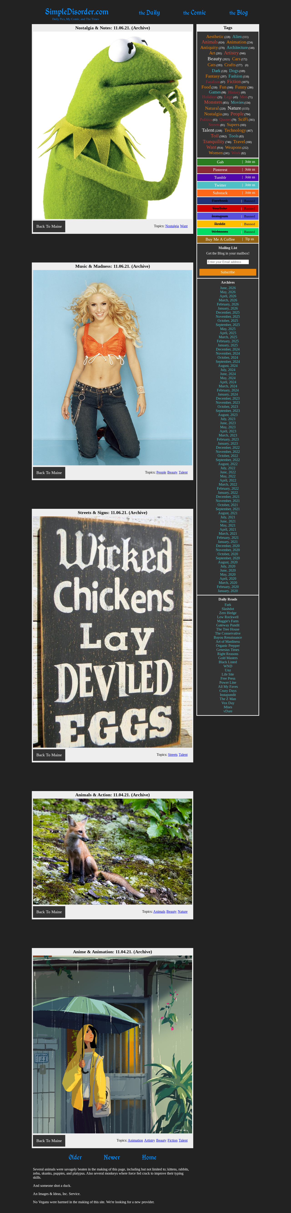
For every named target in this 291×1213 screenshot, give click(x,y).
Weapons (236, 147)
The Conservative (228, 633)
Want (214, 147)
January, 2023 (228, 443)
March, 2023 (228, 435)
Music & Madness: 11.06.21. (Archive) (112, 266)
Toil (219, 136)
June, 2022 (228, 472)
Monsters (216, 102)
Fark (228, 605)
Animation (239, 41)
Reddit (234, 224)
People (240, 113)
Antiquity (212, 47)
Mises (228, 707)
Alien (240, 36)
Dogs (237, 70)
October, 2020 (228, 554)
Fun (226, 86)
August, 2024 (228, 366)
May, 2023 (228, 427)
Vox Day (227, 703)
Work (238, 153)
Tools (236, 136)
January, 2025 (228, 345)
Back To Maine (49, 226)
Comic (194, 12)
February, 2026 (228, 304)
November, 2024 (228, 353)
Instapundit (228, 695)
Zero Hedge (227, 613)
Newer (111, 1157)
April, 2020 (228, 578)
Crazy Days (227, 691)
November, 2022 (228, 452)
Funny (244, 86)
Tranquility (217, 141)
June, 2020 (228, 570)
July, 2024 (228, 370)
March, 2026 (228, 300)
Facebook (233, 200)
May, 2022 (228, 476)
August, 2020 (228, 562)
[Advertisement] (112, 247)
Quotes (227, 119)
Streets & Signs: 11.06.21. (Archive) (112, 512)
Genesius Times (227, 650)
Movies (240, 102)
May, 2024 (228, 378)
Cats (215, 64)
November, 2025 (228, 316)
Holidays (212, 97)
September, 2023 (228, 411)
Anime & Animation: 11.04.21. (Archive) (112, 951)
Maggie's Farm (227, 621)
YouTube (233, 208)
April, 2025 (228, 333)
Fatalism (215, 81)
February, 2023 (228, 439)
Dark (219, 70)
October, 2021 (228, 505)
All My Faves (228, 686)
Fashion (238, 76)
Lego (231, 97)
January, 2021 (228, 542)
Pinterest (234, 169)
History (237, 92)
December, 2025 (228, 312)
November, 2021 (228, 501)
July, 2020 (228, 566)
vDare (227, 711)
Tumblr (234, 177)
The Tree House (227, 629)
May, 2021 (228, 525)
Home (149, 1157)
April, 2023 (228, 431)
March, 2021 (228, 533)
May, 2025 (228, 329)
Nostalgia (216, 113)
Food (209, 86)
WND (227, 666)
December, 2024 (228, 349)
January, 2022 (228, 492)
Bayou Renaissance (228, 637)
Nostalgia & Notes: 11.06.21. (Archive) (112, 27)
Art (215, 52)
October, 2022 (228, 456)
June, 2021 (228, 521)
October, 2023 (228, 407)
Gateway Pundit (227, 625)
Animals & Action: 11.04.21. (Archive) (112, 794)
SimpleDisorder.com (76, 11)
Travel (242, 141)
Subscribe (228, 272)
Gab (236, 162)
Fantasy (216, 75)
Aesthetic (218, 36)
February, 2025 (228, 341)
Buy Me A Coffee (230, 239)
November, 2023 (228, 402)
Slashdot (228, 609)
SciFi (246, 119)
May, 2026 (228, 292)
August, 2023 (228, 415)
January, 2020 (228, 591)
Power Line (227, 682)
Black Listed (228, 662)
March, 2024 (228, 386)
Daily (149, 12)
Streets (216, 124)
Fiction (238, 81)
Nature (238, 108)
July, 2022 (228, 468)
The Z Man (228, 699)
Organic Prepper (228, 646)
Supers (236, 124)
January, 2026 (228, 308)
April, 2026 (228, 296)
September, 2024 (228, 361)
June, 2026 (228, 288)
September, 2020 (228, 558)
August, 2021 (228, 513)
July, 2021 (228, 517)
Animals (213, 42)
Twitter (234, 185)
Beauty (219, 58)
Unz (228, 670)
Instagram (233, 216)
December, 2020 (228, 546)
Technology (238, 130)
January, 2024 (228, 394)
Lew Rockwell (227, 617)
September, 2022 (228, 460)
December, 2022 (228, 447)
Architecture (240, 47)
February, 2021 (228, 538)
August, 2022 (228, 464)
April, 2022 (228, 480)
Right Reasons (227, 654)
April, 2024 (228, 382)
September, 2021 (228, 509)
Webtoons (233, 231)
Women (219, 152)
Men (246, 97)
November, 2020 (228, 550)
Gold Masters (228, 658)
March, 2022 (228, 484)
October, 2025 (228, 321)
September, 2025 (228, 325)
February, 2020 (228, 587)
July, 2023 (228, 419)
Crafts (233, 64)
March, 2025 (228, 337)
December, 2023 (228, 398)
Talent (212, 130)
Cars (239, 58)
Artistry (235, 52)
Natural (215, 108)
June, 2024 (228, 374)
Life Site (228, 674)
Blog (238, 12)
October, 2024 (228, 357)
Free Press (228, 678)
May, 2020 (228, 574)
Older (75, 1157)
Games (217, 92)
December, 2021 (228, 497)
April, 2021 (228, 529)
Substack (234, 193)
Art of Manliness (228, 641)
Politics (208, 119)
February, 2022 (228, 488)
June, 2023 (228, 423)
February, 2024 (228, 390)
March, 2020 (228, 583)
